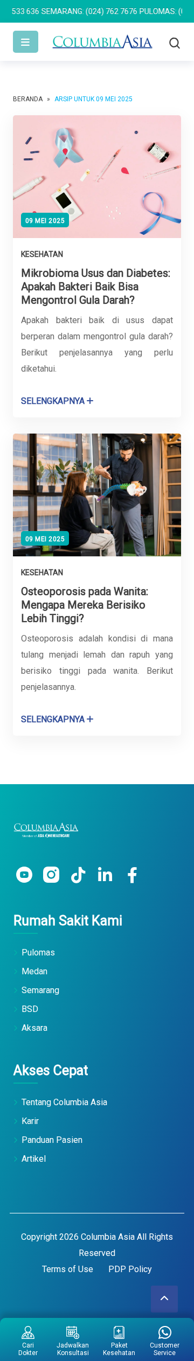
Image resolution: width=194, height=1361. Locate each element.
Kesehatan (42, 254)
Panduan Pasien (52, 1140)
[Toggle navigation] (25, 42)
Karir (30, 1121)
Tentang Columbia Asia (64, 1102)
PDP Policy (130, 1269)
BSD (30, 1009)
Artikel (34, 1159)
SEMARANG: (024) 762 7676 (69, 11)
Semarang (40, 990)
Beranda (28, 99)
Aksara (34, 1028)
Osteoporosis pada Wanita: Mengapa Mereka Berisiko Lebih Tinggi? (84, 605)
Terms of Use (67, 1269)
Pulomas (38, 952)
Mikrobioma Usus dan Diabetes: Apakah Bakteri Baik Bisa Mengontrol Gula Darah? (95, 286)
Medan (34, 971)
